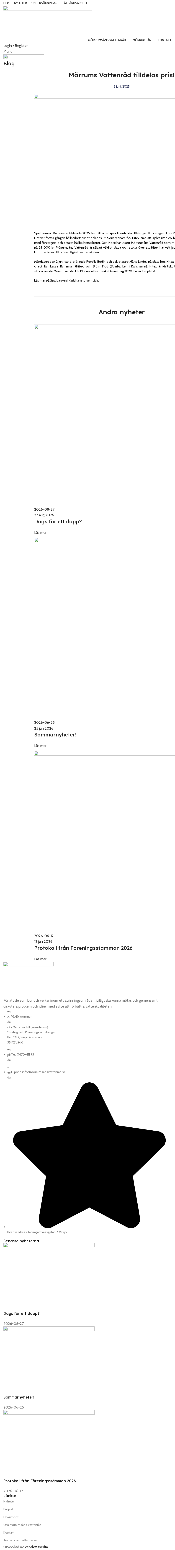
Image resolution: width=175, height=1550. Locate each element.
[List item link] (87, 1122)
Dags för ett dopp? (21, 1313)
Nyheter (9, 1501)
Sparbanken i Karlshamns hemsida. (74, 280)
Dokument (10, 1517)
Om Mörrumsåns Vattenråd (22, 1525)
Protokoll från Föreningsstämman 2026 (39, 1481)
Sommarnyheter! (18, 1397)
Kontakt (8, 1532)
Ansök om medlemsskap (21, 1540)
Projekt (8, 1509)
